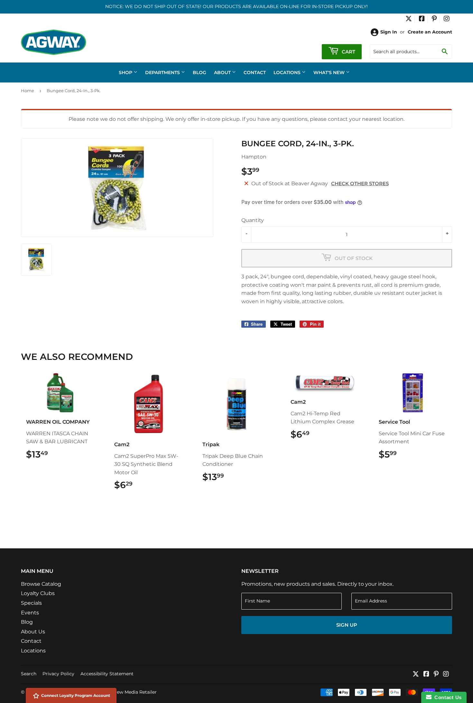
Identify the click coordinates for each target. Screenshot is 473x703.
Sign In (388, 31)
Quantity (252, 220)
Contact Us (446, 697)
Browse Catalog (41, 584)
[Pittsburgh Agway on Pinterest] (434, 19)
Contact (255, 72)
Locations (288, 72)
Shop (126, 72)
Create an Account (430, 31)
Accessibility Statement (107, 673)
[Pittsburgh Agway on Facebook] (422, 19)
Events (30, 613)
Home (27, 90)
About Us (33, 632)
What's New (329, 72)
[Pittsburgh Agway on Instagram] (447, 19)
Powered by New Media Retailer (121, 692)
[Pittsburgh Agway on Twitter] (408, 19)
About (223, 72)
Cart (347, 52)
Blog (199, 72)
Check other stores (360, 183)
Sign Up (346, 625)
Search (28, 673)
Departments (163, 72)
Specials (31, 603)
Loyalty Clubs (38, 593)
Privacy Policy (58, 673)
